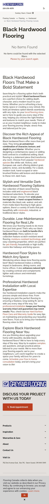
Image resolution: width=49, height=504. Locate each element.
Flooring (22, 18)
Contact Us (8, 450)
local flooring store (34, 112)
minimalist (23, 210)
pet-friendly (12, 244)
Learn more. (34, 491)
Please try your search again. (24, 59)
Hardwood (32, 18)
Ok (24, 495)
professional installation (14, 306)
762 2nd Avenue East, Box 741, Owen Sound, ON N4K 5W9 (24, 463)
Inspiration (8, 432)
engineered (26, 191)
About (6, 444)
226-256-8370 (8, 8)
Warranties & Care (11, 438)
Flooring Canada (9, 18)
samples (41, 343)
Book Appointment (19, 407)
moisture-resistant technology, (26, 239)
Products (7, 425)
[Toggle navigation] (44, 8)
